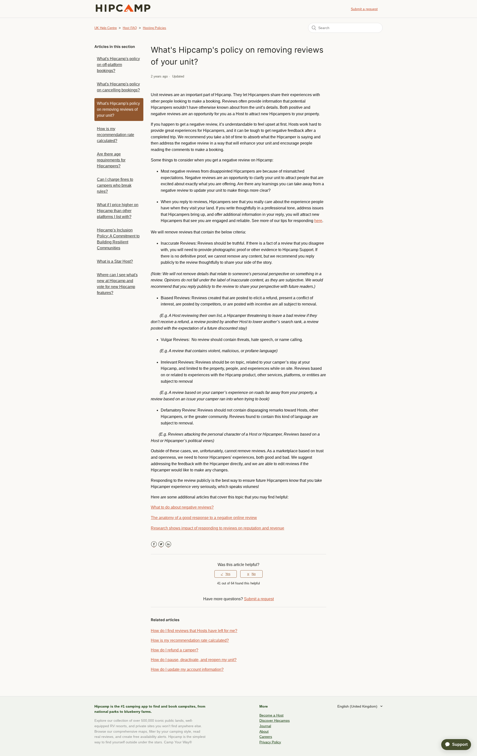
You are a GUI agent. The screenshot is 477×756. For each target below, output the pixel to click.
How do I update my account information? (187, 669)
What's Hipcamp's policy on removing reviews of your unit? (118, 109)
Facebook (154, 544)
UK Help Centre (105, 28)
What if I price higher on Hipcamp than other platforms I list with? (117, 211)
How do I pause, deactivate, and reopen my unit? (194, 660)
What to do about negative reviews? (182, 507)
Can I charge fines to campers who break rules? (115, 185)
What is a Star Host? (115, 261)
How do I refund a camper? (174, 650)
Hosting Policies (154, 28)
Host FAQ (130, 28)
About (264, 731)
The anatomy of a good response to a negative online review (204, 518)
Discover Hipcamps (274, 720)
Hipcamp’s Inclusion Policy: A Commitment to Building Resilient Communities (118, 239)
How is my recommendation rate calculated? (115, 135)
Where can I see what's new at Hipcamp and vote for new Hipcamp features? (117, 284)
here (318, 221)
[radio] (225, 574)
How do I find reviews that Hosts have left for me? (194, 631)
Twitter (161, 544)
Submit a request (364, 9)
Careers (265, 737)
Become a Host (271, 715)
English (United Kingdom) (357, 706)
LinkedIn (168, 544)
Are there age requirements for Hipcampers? (111, 160)
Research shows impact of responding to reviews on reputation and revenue (217, 528)
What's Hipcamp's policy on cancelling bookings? (118, 87)
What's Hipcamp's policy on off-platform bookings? (118, 65)
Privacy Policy (270, 742)
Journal (265, 726)
